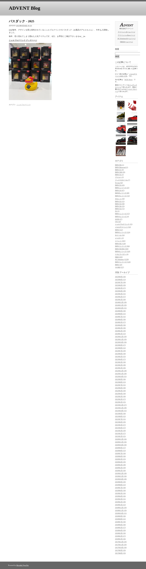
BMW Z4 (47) (119, 190)
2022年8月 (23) (120, 382)
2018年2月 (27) (120, 536)
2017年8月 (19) (120, 553)
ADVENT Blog (24, 8)
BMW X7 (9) (119, 170)
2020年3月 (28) (120, 465)
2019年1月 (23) (120, 505)
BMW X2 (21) (120, 201)
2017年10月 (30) (121, 547)
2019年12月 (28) (121, 473)
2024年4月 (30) (120, 325)
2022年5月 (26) (120, 391)
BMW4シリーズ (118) (122, 251)
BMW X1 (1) (119, 174)
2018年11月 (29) (121, 510)
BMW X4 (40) (120, 204)
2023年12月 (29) (121, 336)
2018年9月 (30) (120, 516)
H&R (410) (119, 257)
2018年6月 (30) (120, 525)
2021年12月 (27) (121, 405)
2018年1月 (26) (120, 539)
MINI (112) (119, 230)
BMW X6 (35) (120, 206)
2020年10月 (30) (121, 445)
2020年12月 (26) (121, 439)
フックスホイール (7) (122, 180)
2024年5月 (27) (120, 322)
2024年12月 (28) (121, 302)
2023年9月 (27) (120, 345)
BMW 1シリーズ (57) (122, 214)
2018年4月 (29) (120, 530)
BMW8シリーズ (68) (122, 193)
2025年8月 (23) (120, 279)
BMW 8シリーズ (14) (122, 196)
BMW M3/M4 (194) (121, 249)
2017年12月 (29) (121, 542)
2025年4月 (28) (120, 291)
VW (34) (118, 221)
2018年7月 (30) (120, 522)
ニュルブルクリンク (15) (123, 224)
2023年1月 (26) (120, 368)
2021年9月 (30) (120, 413)
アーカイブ (125, 272)
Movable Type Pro (22, 565)
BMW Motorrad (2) (121, 167)
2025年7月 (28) (120, 282)
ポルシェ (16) (120, 199)
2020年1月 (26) (120, 470)
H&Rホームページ (126, 42)
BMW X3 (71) (120, 209)
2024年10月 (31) (121, 308)
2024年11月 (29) (121, 305)
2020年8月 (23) (120, 450)
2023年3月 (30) (120, 362)
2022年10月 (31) (121, 376)
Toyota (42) (119, 183)
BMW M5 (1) (119, 165)
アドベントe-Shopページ (126, 35)
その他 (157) (119, 267)
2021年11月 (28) (121, 408)
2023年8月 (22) (120, 348)
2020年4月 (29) (120, 462)
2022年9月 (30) (120, 379)
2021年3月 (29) (120, 430)
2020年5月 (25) (120, 459)
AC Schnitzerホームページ (126, 38)
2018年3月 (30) (120, 533)
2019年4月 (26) (120, 496)
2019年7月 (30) (120, 487)
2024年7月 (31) (120, 316)
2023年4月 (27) (120, 359)
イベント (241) (120, 241)
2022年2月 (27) (120, 399)
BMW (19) (118, 265)
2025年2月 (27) (120, 296)
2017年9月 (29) (120, 550)
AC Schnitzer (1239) (122, 259)
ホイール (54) (120, 235)
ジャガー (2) (119, 238)
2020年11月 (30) (121, 442)
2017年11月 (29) (121, 544)
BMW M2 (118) (120, 243)
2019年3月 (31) (120, 499)
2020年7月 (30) (120, 453)
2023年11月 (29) (121, 339)
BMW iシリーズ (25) (122, 188)
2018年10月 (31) (121, 513)
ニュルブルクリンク (24, 104)
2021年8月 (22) (120, 416)
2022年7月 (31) (120, 385)
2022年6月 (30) (120, 388)
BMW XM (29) (120, 172)
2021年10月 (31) (121, 410)
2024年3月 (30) (120, 328)
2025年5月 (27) (120, 288)
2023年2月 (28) (120, 365)
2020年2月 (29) (120, 468)
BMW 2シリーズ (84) (122, 246)
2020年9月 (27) (120, 448)
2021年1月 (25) (120, 436)
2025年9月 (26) (120, 277)
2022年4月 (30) (120, 393)
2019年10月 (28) (121, 479)
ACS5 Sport (128, 79)
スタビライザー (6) (121, 254)
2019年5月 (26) (120, 493)
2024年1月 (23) (120, 334)
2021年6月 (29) (120, 422)
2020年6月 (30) (120, 456)
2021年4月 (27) (120, 428)
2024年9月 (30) (120, 311)
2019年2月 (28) (120, 502)
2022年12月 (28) (121, 371)
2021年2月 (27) (120, 433)
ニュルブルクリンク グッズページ (23, 40)
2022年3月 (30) (120, 396)
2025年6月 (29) (120, 285)
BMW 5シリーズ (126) (123, 262)
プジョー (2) (119, 177)
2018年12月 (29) (121, 507)
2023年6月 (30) (120, 353)
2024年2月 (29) (120, 331)
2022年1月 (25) (120, 402)
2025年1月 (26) (120, 299)
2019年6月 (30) (120, 490)
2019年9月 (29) (120, 482)
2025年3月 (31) (120, 294)
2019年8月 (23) (120, 485)
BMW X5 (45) (120, 185)
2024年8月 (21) (120, 314)
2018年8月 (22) (120, 519)
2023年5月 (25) (120, 356)
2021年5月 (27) (120, 425)
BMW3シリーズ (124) (122, 232)
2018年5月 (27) (120, 527)
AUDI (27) (118, 219)
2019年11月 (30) (121, 476)
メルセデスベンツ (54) (123, 227)
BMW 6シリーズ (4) (122, 216)
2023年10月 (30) (121, 342)
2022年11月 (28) (121, 373)
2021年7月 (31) (120, 419)
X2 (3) (117, 211)
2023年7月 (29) (120, 351)
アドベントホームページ (126, 32)
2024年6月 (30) (120, 319)
